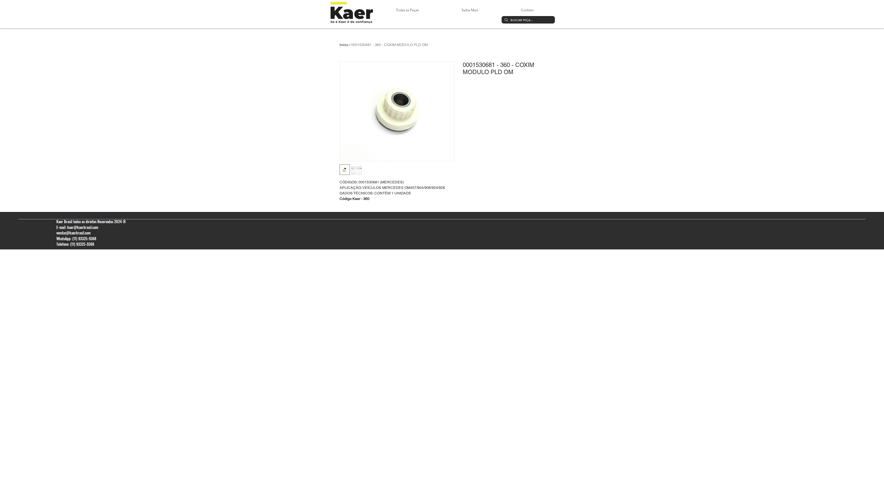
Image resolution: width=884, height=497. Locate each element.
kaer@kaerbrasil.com (82, 227)
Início (344, 45)
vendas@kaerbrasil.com (73, 233)
